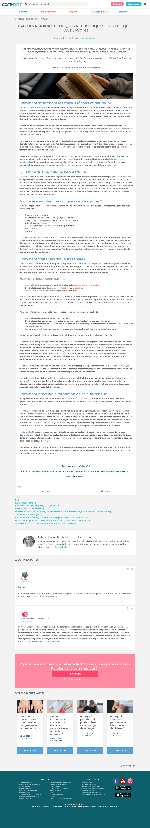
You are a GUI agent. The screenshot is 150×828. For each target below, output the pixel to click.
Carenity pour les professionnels (61, 799)
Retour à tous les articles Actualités (33, 19)
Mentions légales (56, 791)
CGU (51, 793)
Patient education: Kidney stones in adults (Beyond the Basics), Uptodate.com (51, 517)
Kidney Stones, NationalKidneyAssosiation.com (37, 506)
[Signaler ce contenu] (132, 568)
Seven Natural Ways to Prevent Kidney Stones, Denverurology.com (45, 523)
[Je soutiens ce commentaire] (128, 568)
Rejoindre (117, 4)
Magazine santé (86, 783)
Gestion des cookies (57, 795)
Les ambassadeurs (24, 789)
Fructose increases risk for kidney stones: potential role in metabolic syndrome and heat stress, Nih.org (63, 511)
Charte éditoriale (55, 787)
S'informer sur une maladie (90, 787)
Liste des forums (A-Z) (88, 791)
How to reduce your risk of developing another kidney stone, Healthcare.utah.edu (52, 520)
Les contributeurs (24, 793)
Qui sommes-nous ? (25, 783)
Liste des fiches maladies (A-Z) (91, 793)
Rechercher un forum (88, 785)
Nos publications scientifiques (28, 797)
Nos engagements (24, 799)
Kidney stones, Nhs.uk (25, 503)
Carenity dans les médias (58, 785)
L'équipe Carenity (24, 787)
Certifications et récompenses (60, 783)
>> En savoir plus (60, 547)
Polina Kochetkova (87, 38)
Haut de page (128, 765)
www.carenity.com (46, 806)
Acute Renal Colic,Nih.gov (27, 514)
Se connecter (134, 4)
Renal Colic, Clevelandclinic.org (29, 509)
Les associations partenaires (27, 791)
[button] (24, 12)
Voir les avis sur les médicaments (92, 789)
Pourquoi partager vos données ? (29, 785)
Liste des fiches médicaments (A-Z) (93, 795)
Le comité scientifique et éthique (29, 795)
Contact (52, 797)
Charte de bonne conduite (59, 789)
